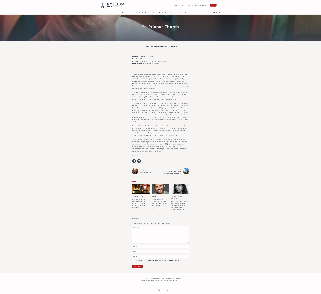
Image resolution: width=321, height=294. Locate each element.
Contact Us (203, 5)
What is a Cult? (175, 5)
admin (135, 211)
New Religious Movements (116, 5)
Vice (140, 155)
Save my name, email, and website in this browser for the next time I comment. (157, 260)
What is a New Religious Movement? (190, 5)
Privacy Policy (156, 289)
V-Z (186, 12)
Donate (213, 5)
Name (135, 246)
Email (134, 251)
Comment (136, 228)
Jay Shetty (155, 196)
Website (135, 256)
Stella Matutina (137, 196)
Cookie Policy (164, 289)
